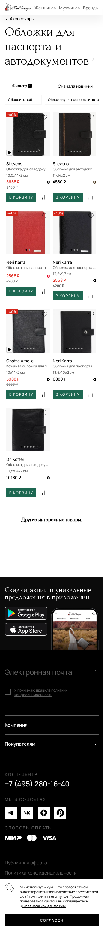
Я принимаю (41, 692)
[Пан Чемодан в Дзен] (44, 813)
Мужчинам (70, 8)
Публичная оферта (26, 862)
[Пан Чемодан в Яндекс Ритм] (60, 813)
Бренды (91, 8)
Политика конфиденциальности (41, 872)
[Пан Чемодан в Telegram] (11, 813)
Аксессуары (22, 18)
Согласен (51, 920)
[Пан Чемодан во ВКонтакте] (27, 813)
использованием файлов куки (44, 906)
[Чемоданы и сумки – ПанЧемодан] (18, 7)
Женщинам (45, 8)
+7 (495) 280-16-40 (37, 783)
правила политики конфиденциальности (41, 693)
